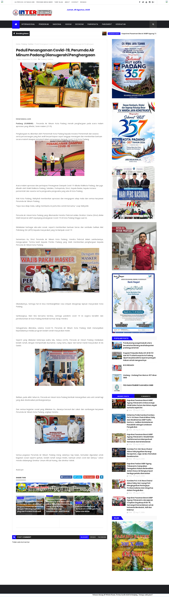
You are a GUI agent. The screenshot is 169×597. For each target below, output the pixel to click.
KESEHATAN (121, 24)
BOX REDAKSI (128, 365)
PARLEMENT (107, 24)
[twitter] (143, 2)
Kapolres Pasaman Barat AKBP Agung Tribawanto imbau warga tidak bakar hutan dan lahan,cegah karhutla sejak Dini (142, 404)
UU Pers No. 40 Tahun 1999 (25, 2)
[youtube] (146, 2)
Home (18, 44)
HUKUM (68, 24)
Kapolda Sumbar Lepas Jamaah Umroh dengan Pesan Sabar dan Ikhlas (88, 509)
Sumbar (31, 44)
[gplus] (153, 2)
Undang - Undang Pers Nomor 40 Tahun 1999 (140, 376)
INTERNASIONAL (28, 24)
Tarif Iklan (58, 2)
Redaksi (83, 2)
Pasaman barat (91, 33)
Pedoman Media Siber (44, 2)
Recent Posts (123, 396)
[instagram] (149, 2)
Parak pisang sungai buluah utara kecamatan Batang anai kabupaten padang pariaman (138, 345)
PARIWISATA (93, 24)
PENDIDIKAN (44, 24)
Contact (75, 2)
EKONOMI (79, 24)
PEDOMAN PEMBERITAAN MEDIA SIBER (138, 385)
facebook (102, 537)
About (67, 2)
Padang (24, 44)
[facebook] (139, 2)
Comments (145, 396)
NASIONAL (57, 24)
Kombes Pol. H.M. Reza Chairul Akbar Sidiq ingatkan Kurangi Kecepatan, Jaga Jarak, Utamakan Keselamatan (142, 453)
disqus (93, 537)
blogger (84, 537)
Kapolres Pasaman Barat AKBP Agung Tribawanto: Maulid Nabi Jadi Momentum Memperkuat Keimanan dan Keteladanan (140, 438)
